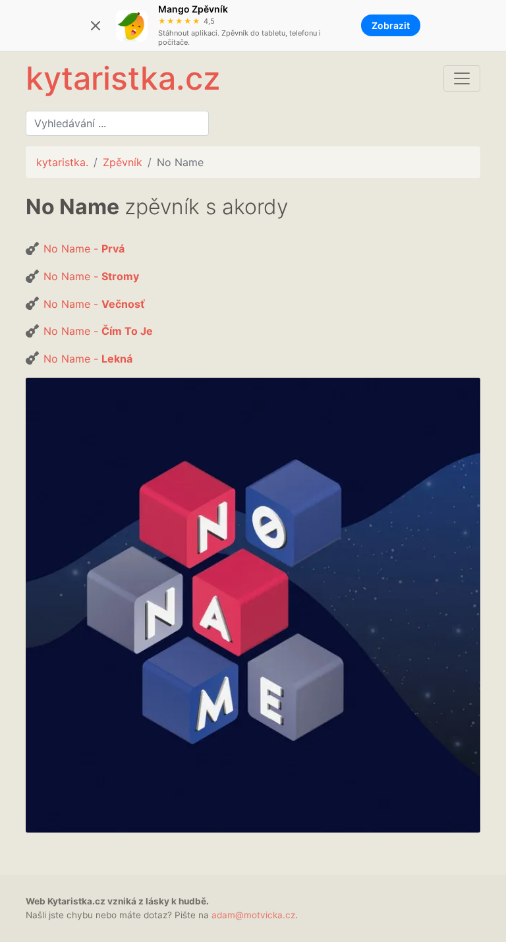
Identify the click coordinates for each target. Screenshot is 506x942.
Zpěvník (122, 162)
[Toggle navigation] (461, 78)
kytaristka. (62, 162)
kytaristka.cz (123, 78)
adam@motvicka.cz (253, 915)
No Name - (84, 248)
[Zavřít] (95, 26)
